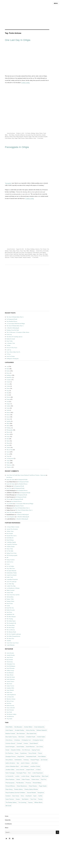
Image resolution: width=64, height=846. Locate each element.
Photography (9, 430)
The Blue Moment (11, 616)
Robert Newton (10, 705)
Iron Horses (9, 477)
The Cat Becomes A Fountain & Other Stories (17, 332)
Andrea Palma (39, 251)
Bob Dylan (21, 737)
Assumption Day (29, 135)
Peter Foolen (9, 603)
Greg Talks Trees (10, 568)
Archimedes (46, 251)
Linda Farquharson (11, 694)
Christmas (17, 740)
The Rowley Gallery (11, 714)
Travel (44, 133)
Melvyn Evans (10, 701)
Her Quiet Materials (11, 570)
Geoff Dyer (16, 254)
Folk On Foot (9, 562)
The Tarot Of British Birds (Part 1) (14, 325)
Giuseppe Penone (11, 756)
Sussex (18, 799)
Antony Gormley (30, 730)
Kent (29, 773)
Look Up (8, 350)
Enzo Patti (21, 252)
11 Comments (35, 257)
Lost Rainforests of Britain (12, 588)
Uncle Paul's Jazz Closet (12, 643)
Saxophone (41, 792)
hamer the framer (11, 133)
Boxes (8, 373)
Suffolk (40, 796)
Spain (35, 796)
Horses (8, 414)
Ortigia (15, 138)
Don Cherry (40, 746)
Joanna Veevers (10, 686)
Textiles (8, 447)
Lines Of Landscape (11, 581)
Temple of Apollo (18, 257)
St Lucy (40, 255)
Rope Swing (9, 789)
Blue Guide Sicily (37, 135)
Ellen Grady (34, 136)
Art (26, 133)
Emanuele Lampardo (42, 136)
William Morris (38, 802)
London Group (25, 776)
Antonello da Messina (20, 135)
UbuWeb (8, 640)
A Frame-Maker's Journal (12, 527)
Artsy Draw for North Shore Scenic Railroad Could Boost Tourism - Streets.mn (26, 475)
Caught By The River (11, 544)
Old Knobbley (10, 597)
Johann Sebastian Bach (12, 766)
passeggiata (8, 183)
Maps (14, 251)
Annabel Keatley (10, 655)
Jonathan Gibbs (10, 688)
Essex (16, 753)
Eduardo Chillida (15, 750)
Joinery (8, 419)
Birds (7, 368)
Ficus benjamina (28, 252)
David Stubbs (20, 746)
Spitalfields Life (10, 614)
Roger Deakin (43, 786)
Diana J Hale (9, 549)
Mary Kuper (45, 776)
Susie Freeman (10, 710)
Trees (24, 251)
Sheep (8, 443)
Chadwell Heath (30, 737)
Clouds (8, 382)
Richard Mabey (37, 783)
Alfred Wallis (9, 727)
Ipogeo (34, 254)
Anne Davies (9, 657)
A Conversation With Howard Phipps (15, 323)
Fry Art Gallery (10, 566)
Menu (56, 3)
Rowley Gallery (18, 789)
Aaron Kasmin (10, 653)
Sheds (7, 441)
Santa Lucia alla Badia (15, 255)
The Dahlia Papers (11, 621)
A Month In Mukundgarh (12, 328)
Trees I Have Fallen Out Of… (13, 352)
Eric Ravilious (9, 753)
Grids (7, 410)
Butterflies (9, 377)
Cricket (8, 386)
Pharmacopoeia (10, 783)
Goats (7, 408)
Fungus (8, 403)
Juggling (8, 421)
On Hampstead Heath (11, 319)
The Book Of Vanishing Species (14, 336)
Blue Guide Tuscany (11, 737)
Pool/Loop (9, 334)
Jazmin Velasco (10, 681)
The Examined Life (11, 623)
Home (6, 816)
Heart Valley (9, 341)
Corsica (26, 743)
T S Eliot (12, 257)
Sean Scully (15, 796)
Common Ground (10, 743)
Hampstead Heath (31, 756)
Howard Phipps (35, 760)
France (40, 753)
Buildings (33, 133)
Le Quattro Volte (10, 343)
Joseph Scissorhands (11, 575)
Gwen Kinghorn (10, 516)
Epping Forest (36, 750)
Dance (8, 388)
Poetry (8, 436)
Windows (8, 467)
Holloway (26, 760)
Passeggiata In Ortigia (17, 147)
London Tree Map (10, 586)
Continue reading (25, 82)
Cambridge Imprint (11, 542)
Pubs (7, 438)
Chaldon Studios (10, 546)
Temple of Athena (27, 257)
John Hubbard (24, 766)
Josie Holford (9, 503)
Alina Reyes (12, 135)
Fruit (48, 249)
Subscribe (8, 820)
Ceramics (37, 249)
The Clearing (9, 619)
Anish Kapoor (9, 730)
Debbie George (10, 670)
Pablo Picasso (21, 138)
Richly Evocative (10, 610)
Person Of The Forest (11, 347)
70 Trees (8, 354)
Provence (28, 783)
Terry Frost (33, 799)
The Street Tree (10, 638)
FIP (7, 557)
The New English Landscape (13, 634)
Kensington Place (21, 773)
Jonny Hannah (10, 690)
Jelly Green (9, 683)
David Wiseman (10, 668)
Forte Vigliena (43, 252)
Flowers (8, 397)
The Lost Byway (10, 629)
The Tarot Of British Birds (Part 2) (14, 317)
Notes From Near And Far (12, 594)
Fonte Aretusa (8, 138)
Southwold (29, 796)
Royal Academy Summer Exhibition (15, 792)
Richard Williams (10, 786)
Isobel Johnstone (10, 679)
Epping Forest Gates (11, 553)
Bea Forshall (9, 533)
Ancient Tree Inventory (12, 529)
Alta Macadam (18, 727)
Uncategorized (10, 458)
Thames (40, 799)
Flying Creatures (10, 559)
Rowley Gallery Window (31, 789)
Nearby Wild (9, 592)
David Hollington (10, 666)
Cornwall (19, 743)
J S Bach (38, 769)
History (37, 133)
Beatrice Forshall (10, 733)
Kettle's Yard (9, 577)
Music (8, 425)
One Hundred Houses (11, 321)
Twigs (7, 456)
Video (8, 460)
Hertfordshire (18, 760)
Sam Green (9, 612)
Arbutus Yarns (10, 531)
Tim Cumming (22, 802)
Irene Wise (9, 488)
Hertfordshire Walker (11, 573)
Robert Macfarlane (22, 786)
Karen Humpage (10, 773)
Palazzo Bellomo (29, 138)
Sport (7, 445)
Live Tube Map (10, 584)
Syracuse (7, 257)
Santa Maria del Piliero (25, 255)
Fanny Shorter (9, 675)
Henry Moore (9, 760)
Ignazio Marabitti (28, 254)
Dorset (7, 750)
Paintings (8, 428)
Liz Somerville (10, 697)
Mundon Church (19, 506)
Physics (8, 432)
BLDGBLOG (10, 538)
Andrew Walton (28, 727)
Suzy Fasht (9, 712)
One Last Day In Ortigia (17, 40)
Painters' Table (10, 599)
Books (28, 133)
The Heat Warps (10, 627)
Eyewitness (23, 753)
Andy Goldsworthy (39, 727)
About (6, 827)
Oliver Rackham (10, 779)
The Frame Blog (10, 625)
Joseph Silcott (30, 769)
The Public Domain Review (13, 636)
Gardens (7, 251)
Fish (41, 249)
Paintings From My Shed (12, 330)
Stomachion (45, 255)
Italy (13, 138)
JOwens (8, 499)
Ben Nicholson (21, 733)
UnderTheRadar (10, 645)
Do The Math (9, 551)
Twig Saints (9, 718)
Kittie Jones (9, 692)
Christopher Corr (10, 664)
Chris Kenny (9, 662)
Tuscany (30, 802)
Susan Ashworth (10, 707)
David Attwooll (34, 743)
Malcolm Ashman (10, 699)
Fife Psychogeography (11, 555)
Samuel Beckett (31, 792)
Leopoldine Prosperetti (12, 579)
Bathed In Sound (10, 339)
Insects (8, 417)
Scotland (8, 796)
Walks (6, 135)
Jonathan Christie (35, 766)
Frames (44, 249)
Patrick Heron (35, 779)
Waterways (32, 251)
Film (7, 393)
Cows (7, 384)
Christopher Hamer (38, 740)
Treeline (8, 345)
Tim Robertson (10, 716)
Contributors (8, 824)
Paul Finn (8, 703)
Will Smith (8, 806)
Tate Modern (25, 799)
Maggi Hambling (35, 776)
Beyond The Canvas (11, 535)
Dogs (7, 390)
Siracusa (36, 255)
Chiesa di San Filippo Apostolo (16, 136)
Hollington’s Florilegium (12, 358)
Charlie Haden (41, 737)
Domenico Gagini (28, 136)
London (17, 776)
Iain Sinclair (44, 760)
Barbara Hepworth (42, 730)
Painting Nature (10, 601)
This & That (9, 449)
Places (41, 133)
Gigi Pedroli (21, 254)
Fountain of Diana (9, 254)
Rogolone (19, 512)
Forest (8, 564)
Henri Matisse (42, 756)
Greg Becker (20, 756)
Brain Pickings (10, 540)
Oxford (18, 779)
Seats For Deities (10, 356)
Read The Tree (10, 608)
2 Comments (40, 138)
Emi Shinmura (10, 672)
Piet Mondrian (20, 783)
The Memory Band (11, 632)
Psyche (8, 605)
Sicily (34, 138)
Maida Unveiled (10, 590)
